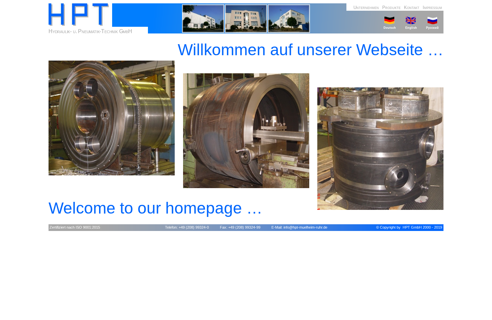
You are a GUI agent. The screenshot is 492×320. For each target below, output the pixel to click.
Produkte (391, 7)
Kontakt (411, 7)
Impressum (432, 7)
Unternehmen (366, 7)
